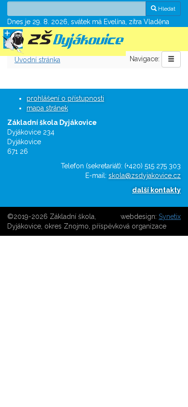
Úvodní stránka (37, 60)
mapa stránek (47, 108)
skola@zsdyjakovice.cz (144, 175)
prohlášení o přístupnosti (65, 98)
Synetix (170, 216)
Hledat (166, 8)
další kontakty (156, 190)
